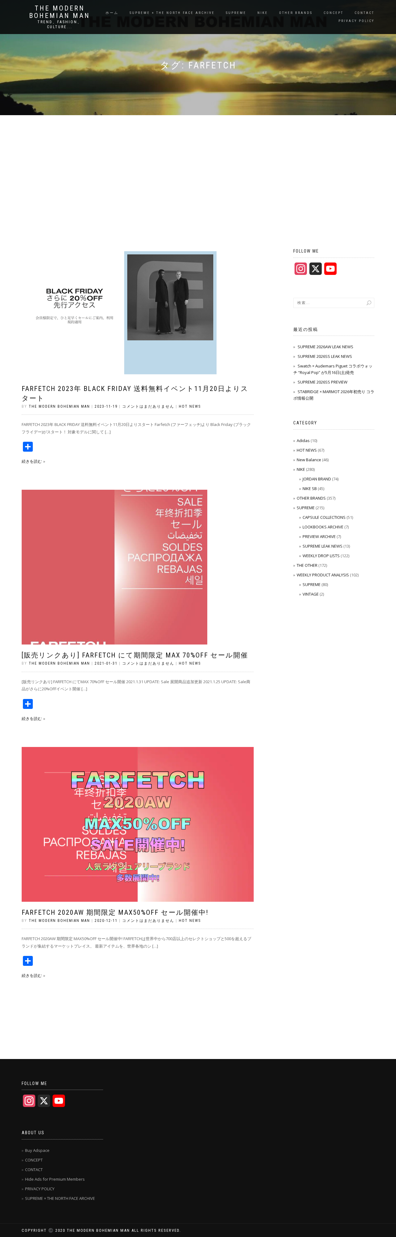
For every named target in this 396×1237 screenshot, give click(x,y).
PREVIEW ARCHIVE (319, 536)
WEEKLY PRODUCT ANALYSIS (323, 575)
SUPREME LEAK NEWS (322, 546)
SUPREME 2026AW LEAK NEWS (325, 346)
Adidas (303, 440)
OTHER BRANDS (295, 13)
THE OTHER (307, 565)
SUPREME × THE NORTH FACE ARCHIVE (172, 13)
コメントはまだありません (148, 406)
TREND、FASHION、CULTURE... (59, 24)
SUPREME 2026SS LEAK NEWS (325, 356)
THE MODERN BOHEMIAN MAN (59, 12)
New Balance (309, 459)
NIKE (262, 13)
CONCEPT (333, 13)
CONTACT (364, 13)
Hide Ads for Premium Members (55, 1179)
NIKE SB (310, 488)
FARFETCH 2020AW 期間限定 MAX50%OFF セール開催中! (115, 912)
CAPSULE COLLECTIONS (324, 517)
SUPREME (236, 13)
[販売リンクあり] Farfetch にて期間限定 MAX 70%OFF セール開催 (135, 655)
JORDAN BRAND (317, 479)
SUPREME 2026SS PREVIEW (322, 382)
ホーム (111, 13)
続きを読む (32, 461)
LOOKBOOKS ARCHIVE (323, 527)
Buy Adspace (37, 1150)
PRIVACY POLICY (356, 21)
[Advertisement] (198, 161)
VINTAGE (311, 594)
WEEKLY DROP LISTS (321, 555)
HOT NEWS (190, 406)
